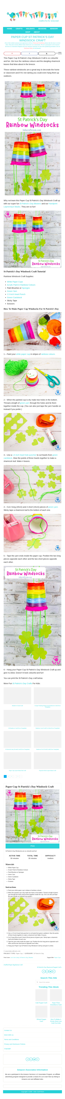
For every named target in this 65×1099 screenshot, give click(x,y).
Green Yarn (12, 291)
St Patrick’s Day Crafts (22, 683)
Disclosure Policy (28, 48)
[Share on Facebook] (29, 53)
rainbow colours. (48, 354)
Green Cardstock (14, 297)
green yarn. (53, 507)
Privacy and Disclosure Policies (14, 1044)
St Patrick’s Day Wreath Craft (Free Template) (17, 749)
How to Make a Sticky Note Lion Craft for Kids (56, 1021)
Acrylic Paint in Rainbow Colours (21, 285)
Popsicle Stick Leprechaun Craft (47, 770)
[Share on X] (46, 53)
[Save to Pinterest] (12, 53)
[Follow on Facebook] (43, 971)
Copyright (7, 1049)
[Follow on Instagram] (47, 971)
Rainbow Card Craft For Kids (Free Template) (48, 728)
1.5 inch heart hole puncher (24, 455)
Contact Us (8, 1030)
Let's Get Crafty (15, 957)
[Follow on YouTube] (50, 971)
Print (33, 846)
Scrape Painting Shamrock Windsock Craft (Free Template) (48, 706)
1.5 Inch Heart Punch (16, 294)
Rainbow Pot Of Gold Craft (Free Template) (47, 749)
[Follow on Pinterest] (53, 971)
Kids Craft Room (32, 16)
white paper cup (23, 354)
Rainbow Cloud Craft (17, 705)
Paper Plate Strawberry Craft (56, 1004)
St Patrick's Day (24, 957)
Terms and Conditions (38, 43)
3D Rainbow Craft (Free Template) (17, 728)
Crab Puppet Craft (41, 1003)
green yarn (24, 403)
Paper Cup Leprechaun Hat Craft (17, 770)
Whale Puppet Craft (41, 1020)
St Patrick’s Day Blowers (30, 204)
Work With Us (8, 1035)
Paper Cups (57, 957)
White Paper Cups (15, 282)
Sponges (26, 288)
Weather (31, 957)
